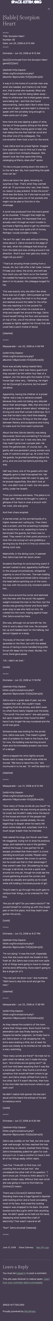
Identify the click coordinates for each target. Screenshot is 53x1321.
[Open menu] (48, 8)
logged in (21, 1273)
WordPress (29, 1311)
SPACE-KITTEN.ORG (13, 1305)
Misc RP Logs (42, 1247)
